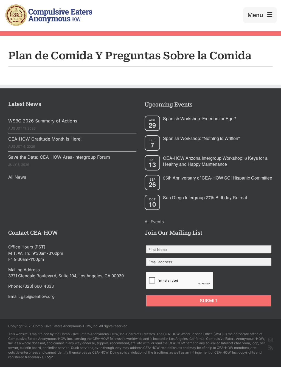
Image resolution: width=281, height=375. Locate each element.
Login (49, 357)
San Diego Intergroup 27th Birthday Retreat (205, 197)
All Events (154, 221)
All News (17, 177)
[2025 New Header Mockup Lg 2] (48, 6)
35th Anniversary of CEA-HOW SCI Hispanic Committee (217, 178)
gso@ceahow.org (38, 296)
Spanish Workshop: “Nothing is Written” (201, 138)
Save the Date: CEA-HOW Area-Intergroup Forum (59, 157)
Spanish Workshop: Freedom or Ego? (199, 118)
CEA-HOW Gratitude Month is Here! (45, 139)
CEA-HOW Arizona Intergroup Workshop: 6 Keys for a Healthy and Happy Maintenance (215, 161)
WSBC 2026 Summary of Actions (42, 121)
